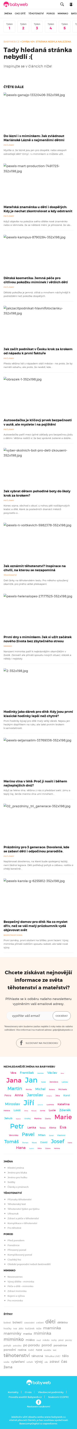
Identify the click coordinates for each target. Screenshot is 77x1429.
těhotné (37, 1356)
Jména (8, 13)
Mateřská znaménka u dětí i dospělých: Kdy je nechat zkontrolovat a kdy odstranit (38, 209)
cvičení (40, 1322)
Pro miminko (15, 1300)
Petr (17, 1126)
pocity (68, 1340)
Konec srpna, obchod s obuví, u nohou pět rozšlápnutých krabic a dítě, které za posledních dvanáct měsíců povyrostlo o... (37, 509)
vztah (30, 1362)
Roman (25, 1143)
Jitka (57, 1096)
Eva (63, 1127)
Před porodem (16, 1240)
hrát (15, 1328)
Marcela (33, 1111)
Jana (13, 1080)
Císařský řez (14, 1259)
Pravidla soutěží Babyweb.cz (25, 1397)
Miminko (63, 13)
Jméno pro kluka (17, 1172)
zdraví (54, 1362)
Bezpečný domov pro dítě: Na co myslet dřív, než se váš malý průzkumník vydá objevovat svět (36, 926)
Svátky (11, 1182)
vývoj (39, 1362)
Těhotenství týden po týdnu (23, 1208)
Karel (66, 1095)
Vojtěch (31, 1148)
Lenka (31, 1127)
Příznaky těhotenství (20, 1199)
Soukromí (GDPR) (58, 1397)
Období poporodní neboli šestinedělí (29, 1264)
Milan (41, 1135)
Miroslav (12, 1104)
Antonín (40, 1105)
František (27, 1072)
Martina (37, 1118)
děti (50, 1321)
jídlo (21, 1328)
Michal (40, 1089)
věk (46, 1362)
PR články (9, 145)
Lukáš (17, 1110)
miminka (42, 1333)
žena (8, 1367)
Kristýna (49, 1096)
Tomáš (11, 1141)
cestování (29, 1322)
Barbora (52, 1089)
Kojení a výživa (16, 1295)
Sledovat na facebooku (41, 1043)
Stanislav (40, 1073)
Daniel (51, 1135)
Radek (43, 1082)
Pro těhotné (14, 1227)
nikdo (46, 1340)
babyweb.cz (11, 41)
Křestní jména (16, 1167)
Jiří (29, 1102)
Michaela (62, 1089)
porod (47, 1345)
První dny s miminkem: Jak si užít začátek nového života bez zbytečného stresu (38, 639)
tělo (65, 1356)
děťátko (62, 1322)
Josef (57, 1141)
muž (39, 1340)
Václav (52, 1073)
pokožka (17, 1345)
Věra (13, 1072)
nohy (54, 1340)
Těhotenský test (17, 1204)
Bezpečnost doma (13, 935)
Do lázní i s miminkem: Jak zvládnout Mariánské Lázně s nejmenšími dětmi (34, 138)
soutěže (47, 1350)
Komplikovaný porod (20, 1254)
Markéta (57, 1148)
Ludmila (50, 1104)
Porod (51, 13)
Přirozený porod (17, 1249)
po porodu (31, 1345)
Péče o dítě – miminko (20, 1286)
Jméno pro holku (17, 1177)
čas (64, 1361)
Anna (19, 1095)
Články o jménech (18, 1186)
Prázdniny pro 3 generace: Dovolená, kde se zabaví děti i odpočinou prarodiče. (36, 849)
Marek (34, 1143)
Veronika (13, 1135)
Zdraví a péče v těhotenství (23, 1218)
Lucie (52, 1110)
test (54, 1350)
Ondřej (27, 1118)
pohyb (7, 1345)
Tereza (42, 1128)
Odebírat (62, 1015)
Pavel (28, 1134)
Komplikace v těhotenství (22, 1223)
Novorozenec (15, 1276)
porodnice (60, 1345)
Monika (29, 1089)
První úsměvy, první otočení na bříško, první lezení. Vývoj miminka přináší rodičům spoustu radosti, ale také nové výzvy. (36, 944)
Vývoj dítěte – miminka (21, 1281)
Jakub (8, 1118)
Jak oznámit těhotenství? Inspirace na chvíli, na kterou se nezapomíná (35, 568)
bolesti (17, 1322)
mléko (30, 1340)
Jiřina (26, 1111)
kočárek (30, 1328)
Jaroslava (53, 1082)
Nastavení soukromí (38, 1406)
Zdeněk (65, 1110)
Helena (7, 1110)
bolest (7, 1322)
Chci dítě (20, 13)
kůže (38, 1328)
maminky (12, 1333)
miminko (14, 1339)
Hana (21, 1148)
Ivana (70, 1143)
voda (6, 1362)
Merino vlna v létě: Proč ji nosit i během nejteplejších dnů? (35, 783)
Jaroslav (35, 1094)
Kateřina (63, 1104)
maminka (52, 1328)
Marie (63, 1117)
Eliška (40, 1148)
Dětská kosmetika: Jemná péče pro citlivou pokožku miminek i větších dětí (36, 280)
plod (60, 1340)
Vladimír (61, 1135)
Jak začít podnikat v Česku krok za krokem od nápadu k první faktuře (38, 351)
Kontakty (13, 1392)
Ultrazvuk (13, 1213)
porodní (10, 1350)
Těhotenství (36, 13)
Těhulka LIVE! (52, 1356)
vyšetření (18, 1362)
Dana (62, 1073)
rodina (22, 1350)
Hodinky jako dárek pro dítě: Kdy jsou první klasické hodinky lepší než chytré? (38, 714)
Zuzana (47, 1148)
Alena (52, 1127)
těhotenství (17, 1355)
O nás (28, 1392)
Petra (7, 1095)
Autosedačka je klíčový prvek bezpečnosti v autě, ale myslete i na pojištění (38, 422)
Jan (31, 1080)
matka (27, 1333)
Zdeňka (48, 1119)
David (43, 1142)
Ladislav (65, 1082)
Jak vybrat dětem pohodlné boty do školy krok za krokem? (37, 493)
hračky (7, 1328)
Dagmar (18, 1119)
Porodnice (14, 1245)
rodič (31, 1350)
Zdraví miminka (17, 1291)
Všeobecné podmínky (51, 1392)
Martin (15, 1088)
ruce (39, 1350)
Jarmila (42, 1111)
